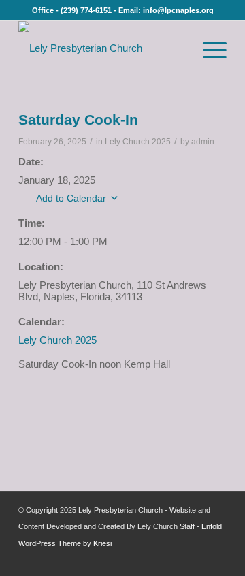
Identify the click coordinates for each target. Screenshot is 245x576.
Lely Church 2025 (138, 141)
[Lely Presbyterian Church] (101, 48)
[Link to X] (196, 559)
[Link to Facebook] (175, 559)
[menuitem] (177, 48)
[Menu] (208, 48)
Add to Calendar (71, 198)
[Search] (177, 48)
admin (202, 141)
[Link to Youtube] (216, 559)
